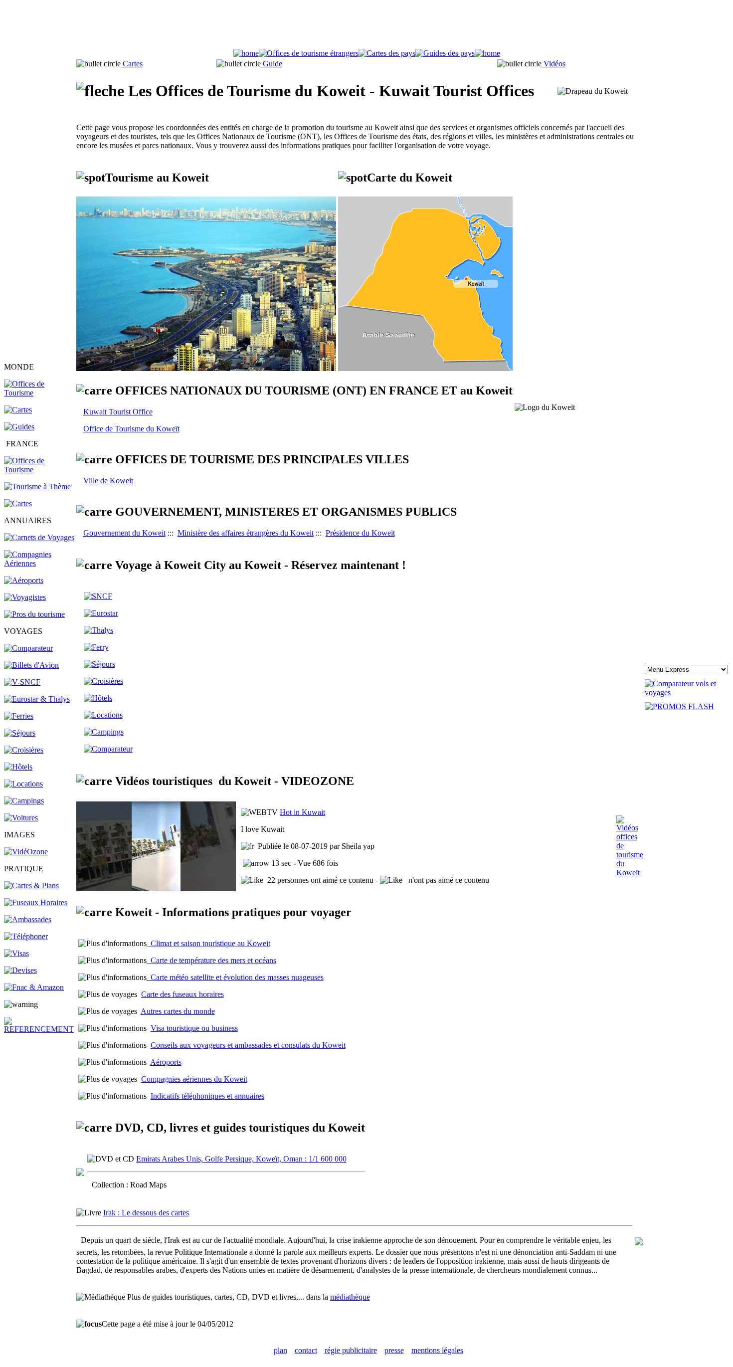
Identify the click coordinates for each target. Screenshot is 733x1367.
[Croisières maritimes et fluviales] (23, 750)
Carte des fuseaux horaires (182, 994)
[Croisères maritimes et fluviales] (103, 681)
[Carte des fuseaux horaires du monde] (35, 902)
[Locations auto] (21, 817)
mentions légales (437, 1350)
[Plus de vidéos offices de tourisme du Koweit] (629, 872)
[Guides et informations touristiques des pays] (19, 426)
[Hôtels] (18, 767)
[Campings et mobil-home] (24, 800)
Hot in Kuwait (302, 812)
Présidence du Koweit (360, 533)
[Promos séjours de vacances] (19, 733)
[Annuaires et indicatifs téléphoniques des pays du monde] (26, 936)
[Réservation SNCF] (22, 682)
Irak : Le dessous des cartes (146, 1212)
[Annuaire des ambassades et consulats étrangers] (27, 919)
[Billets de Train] (98, 596)
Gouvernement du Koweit (124, 533)
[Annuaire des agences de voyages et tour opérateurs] (25, 597)
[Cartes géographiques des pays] (18, 409)
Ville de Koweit (108, 480)
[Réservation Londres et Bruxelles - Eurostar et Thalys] (37, 699)
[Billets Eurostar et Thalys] (101, 613)
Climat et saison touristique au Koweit (208, 943)
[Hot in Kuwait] (156, 888)
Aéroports (166, 1062)
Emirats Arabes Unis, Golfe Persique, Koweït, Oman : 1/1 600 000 (241, 1159)
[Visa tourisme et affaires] (16, 953)
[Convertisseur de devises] (20, 970)
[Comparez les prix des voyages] (108, 749)
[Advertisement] (366, 26)
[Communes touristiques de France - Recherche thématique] (37, 486)
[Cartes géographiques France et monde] (31, 885)
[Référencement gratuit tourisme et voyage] (39, 1029)
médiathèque (350, 1297)
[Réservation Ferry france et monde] (18, 716)
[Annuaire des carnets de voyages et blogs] (39, 537)
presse (394, 1350)
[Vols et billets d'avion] (31, 665)
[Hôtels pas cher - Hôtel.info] (98, 698)
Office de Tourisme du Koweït (131, 428)
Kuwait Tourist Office (118, 411)
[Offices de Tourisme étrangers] (39, 393)
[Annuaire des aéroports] (23, 580)
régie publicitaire (351, 1350)
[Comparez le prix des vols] (687, 692)
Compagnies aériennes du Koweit (194, 1079)
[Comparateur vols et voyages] (28, 648)
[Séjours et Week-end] (99, 664)
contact (306, 1350)
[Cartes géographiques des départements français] (18, 503)
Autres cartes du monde (178, 1011)
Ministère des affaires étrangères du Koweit (246, 533)
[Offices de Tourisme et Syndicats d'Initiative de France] (39, 469)
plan (280, 1350)
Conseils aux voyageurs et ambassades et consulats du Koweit (248, 1045)
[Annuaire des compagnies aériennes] (39, 563)
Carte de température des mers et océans (211, 960)
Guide (271, 63)
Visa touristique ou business (194, 1028)
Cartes (132, 63)
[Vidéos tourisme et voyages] (26, 851)
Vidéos (553, 63)
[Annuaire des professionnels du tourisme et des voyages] (34, 614)
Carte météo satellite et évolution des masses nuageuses (235, 977)
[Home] (246, 53)
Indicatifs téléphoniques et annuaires (207, 1096)
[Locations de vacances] (23, 784)
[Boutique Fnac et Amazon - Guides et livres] (34, 987)
